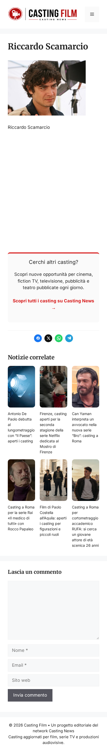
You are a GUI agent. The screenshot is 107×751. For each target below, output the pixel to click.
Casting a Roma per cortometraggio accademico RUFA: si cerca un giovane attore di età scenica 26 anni (85, 526)
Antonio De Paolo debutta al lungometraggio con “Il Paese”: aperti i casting (21, 427)
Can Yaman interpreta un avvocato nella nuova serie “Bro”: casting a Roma (85, 427)
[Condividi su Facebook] (38, 338)
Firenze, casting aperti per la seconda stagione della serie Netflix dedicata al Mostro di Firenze (53, 432)
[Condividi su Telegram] (69, 338)
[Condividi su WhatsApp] (59, 338)
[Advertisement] (53, 191)
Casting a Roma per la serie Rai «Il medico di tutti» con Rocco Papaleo (21, 518)
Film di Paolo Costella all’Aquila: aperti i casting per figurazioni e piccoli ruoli (53, 521)
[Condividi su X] (48, 338)
